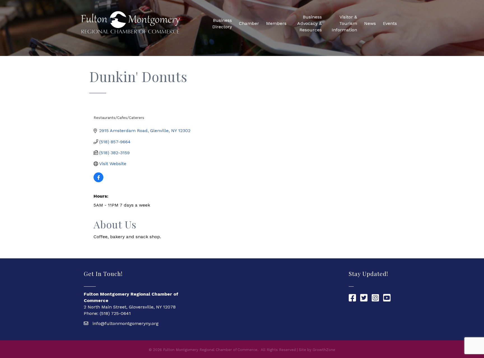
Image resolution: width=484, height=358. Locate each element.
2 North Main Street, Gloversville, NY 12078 (130, 307)
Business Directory (222, 23)
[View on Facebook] (98, 180)
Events (390, 23)
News (370, 23)
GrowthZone (324, 350)
